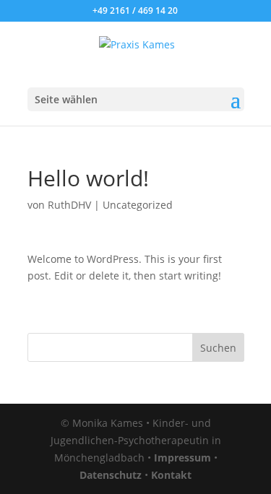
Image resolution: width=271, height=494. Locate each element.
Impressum (182, 457)
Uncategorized (138, 205)
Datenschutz (110, 475)
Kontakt (171, 475)
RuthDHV (69, 205)
